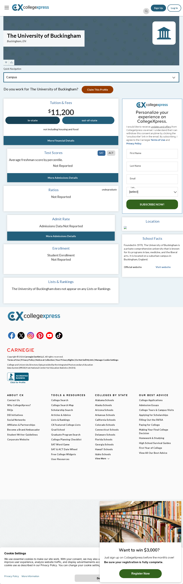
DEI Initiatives (15, 415)
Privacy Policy (133, 143)
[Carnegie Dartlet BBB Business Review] (18, 383)
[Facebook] (11, 338)
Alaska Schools (103, 405)
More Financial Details (61, 140)
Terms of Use (158, 140)
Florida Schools (103, 439)
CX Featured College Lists (66, 424)
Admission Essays (149, 405)
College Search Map (62, 405)
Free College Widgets (63, 454)
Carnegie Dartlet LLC (34, 356)
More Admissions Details (63, 177)
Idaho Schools (103, 454)
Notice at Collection (45, 360)
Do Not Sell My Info (84, 360)
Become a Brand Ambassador (23, 429)
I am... (133, 187)
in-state (33, 120)
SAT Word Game (60, 444)
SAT (101, 152)
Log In (174, 8)
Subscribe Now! (152, 204)
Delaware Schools (105, 434)
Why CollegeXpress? (19, 405)
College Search (59, 400)
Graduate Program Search (65, 434)
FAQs (10, 410)
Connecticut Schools (107, 429)
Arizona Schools (104, 410)
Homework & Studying (151, 438)
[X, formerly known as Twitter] (21, 338)
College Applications (151, 400)
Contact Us (13, 400)
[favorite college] (6, 62)
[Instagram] (30, 338)
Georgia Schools (104, 444)
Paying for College (149, 424)
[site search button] (146, 11)
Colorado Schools (105, 424)
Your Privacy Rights (65, 360)
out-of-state (89, 120)
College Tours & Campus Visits (156, 410)
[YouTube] (49, 338)
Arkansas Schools (105, 415)
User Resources (60, 459)
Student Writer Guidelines (22, 434)
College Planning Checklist (66, 439)
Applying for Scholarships (153, 415)
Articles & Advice (61, 415)
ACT (111, 152)
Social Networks (16, 419)
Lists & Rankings (60, 419)
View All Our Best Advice (153, 452)
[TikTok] (59, 338)
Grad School (58, 429)
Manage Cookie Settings (106, 360)
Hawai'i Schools (104, 449)
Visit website (163, 267)
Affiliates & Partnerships (21, 424)
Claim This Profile (97, 89)
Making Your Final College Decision (153, 431)
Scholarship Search (62, 410)
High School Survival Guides (155, 443)
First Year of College (150, 447)
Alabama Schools (104, 400)
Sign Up (158, 8)
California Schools (105, 419)
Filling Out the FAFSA (151, 419)
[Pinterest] (40, 338)
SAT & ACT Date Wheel (64, 449)
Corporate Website (18, 439)
